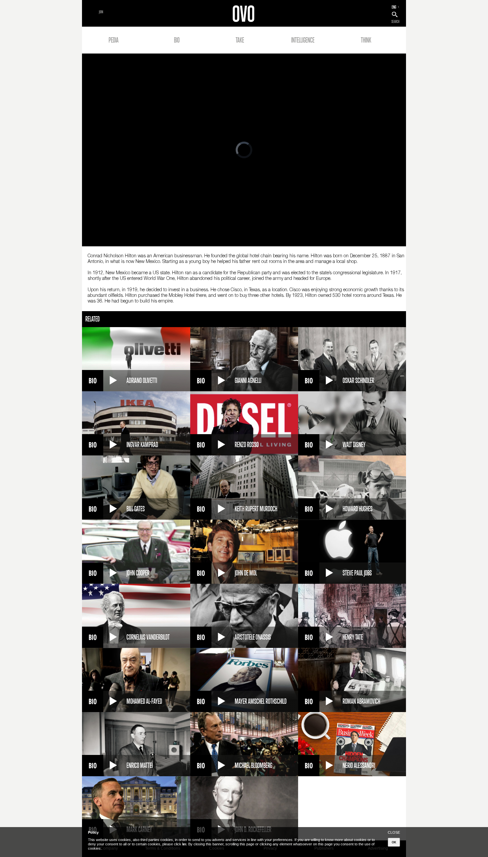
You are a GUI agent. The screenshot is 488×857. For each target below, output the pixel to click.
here (184, 844)
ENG (394, 7)
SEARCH (395, 22)
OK (394, 842)
